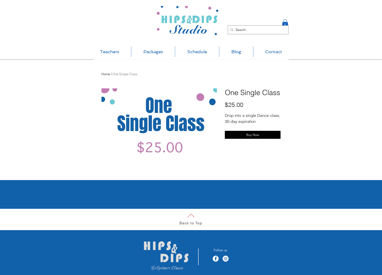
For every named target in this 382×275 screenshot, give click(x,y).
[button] (285, 23)
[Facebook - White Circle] (216, 259)
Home (105, 74)
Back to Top (190, 223)
